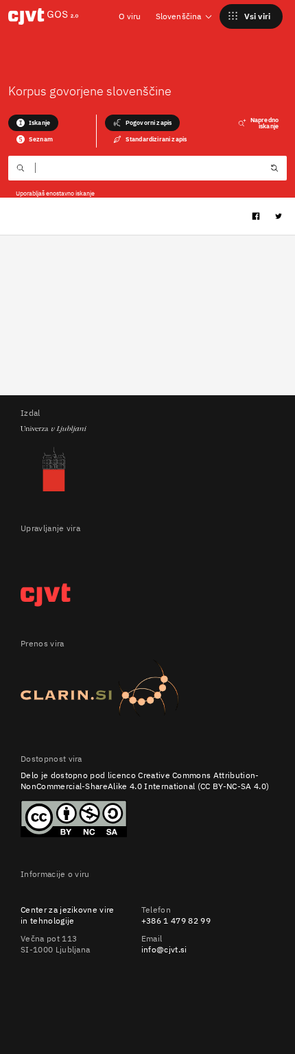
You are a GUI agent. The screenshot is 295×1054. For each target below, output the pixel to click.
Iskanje (39, 122)
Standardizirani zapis (156, 139)
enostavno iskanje (70, 193)
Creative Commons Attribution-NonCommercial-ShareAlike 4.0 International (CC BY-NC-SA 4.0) (145, 780)
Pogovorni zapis (149, 122)
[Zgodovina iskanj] (274, 169)
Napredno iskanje (264, 123)
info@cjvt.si (164, 949)
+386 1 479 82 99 (176, 920)
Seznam (41, 139)
